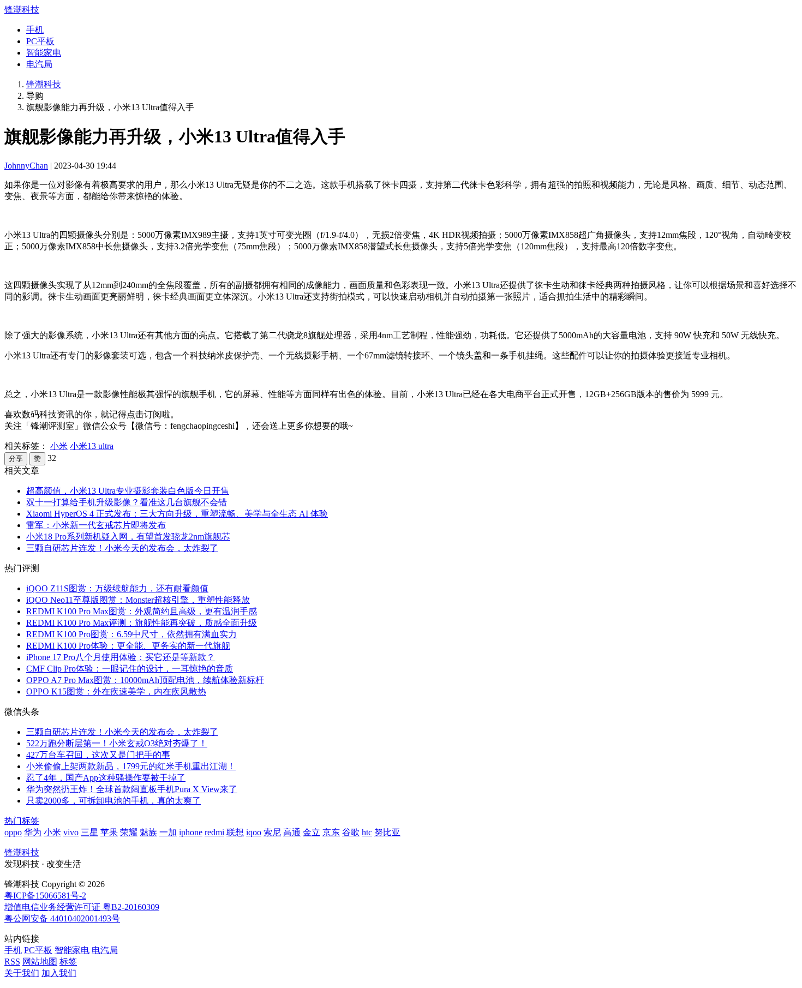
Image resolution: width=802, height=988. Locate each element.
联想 (235, 832)
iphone (190, 832)
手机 (35, 29)
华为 (32, 832)
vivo (71, 832)
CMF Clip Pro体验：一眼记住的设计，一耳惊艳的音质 (129, 668)
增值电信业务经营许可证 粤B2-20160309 (81, 907)
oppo (13, 832)
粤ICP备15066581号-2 (45, 895)
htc (367, 832)
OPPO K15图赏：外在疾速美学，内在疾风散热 (116, 691)
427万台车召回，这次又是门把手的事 (98, 754)
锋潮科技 (21, 9)
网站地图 (39, 961)
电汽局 (39, 64)
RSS (12, 961)
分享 (16, 458)
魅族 (148, 832)
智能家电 (43, 52)
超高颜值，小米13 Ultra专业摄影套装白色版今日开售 (127, 490)
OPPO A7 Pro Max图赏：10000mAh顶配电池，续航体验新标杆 (145, 680)
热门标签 (21, 820)
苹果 (109, 832)
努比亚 (387, 832)
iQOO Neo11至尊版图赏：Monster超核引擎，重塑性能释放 (138, 599)
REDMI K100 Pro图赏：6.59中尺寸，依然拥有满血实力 (131, 634)
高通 (292, 832)
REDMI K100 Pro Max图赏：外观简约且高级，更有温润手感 (141, 611)
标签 (68, 961)
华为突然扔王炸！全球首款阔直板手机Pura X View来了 (131, 789)
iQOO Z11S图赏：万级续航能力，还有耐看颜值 (117, 588)
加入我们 (58, 973)
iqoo (253, 832)
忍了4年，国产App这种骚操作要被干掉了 (105, 777)
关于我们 (21, 973)
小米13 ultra (91, 446)
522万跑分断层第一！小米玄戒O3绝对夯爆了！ (116, 743)
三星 (89, 832)
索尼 (272, 832)
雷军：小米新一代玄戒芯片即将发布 (96, 525)
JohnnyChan (26, 165)
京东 (331, 832)
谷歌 (351, 832)
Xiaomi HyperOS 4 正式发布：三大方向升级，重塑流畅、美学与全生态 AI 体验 (177, 513)
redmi (214, 832)
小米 (59, 446)
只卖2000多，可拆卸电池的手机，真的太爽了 (113, 800)
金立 (311, 832)
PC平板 (40, 41)
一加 (168, 832)
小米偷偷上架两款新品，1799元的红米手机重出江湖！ (131, 766)
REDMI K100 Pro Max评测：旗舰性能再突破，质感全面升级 (141, 622)
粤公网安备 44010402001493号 (62, 918)
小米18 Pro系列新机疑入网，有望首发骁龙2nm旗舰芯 (128, 536)
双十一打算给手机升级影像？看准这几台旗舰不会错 (126, 502)
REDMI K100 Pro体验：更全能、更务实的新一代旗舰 (128, 645)
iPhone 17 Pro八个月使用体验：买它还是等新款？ (120, 657)
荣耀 (128, 832)
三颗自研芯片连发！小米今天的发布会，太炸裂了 (122, 548)
